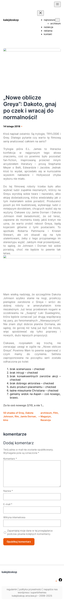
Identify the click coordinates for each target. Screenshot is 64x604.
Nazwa (8, 490)
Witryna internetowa (14, 517)
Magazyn (46, 416)
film (17, 416)
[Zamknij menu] (40, 13)
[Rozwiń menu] (57, 4)
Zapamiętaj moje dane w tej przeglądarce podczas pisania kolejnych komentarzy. (30, 532)
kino (5, 420)
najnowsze (49, 19)
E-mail (7, 504)
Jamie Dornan (28, 416)
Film (55, 412)
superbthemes (38, 592)
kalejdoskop (11, 20)
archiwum (46, 412)
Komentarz (10, 458)
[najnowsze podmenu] (57, 20)
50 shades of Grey (13, 412)
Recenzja (46, 420)
